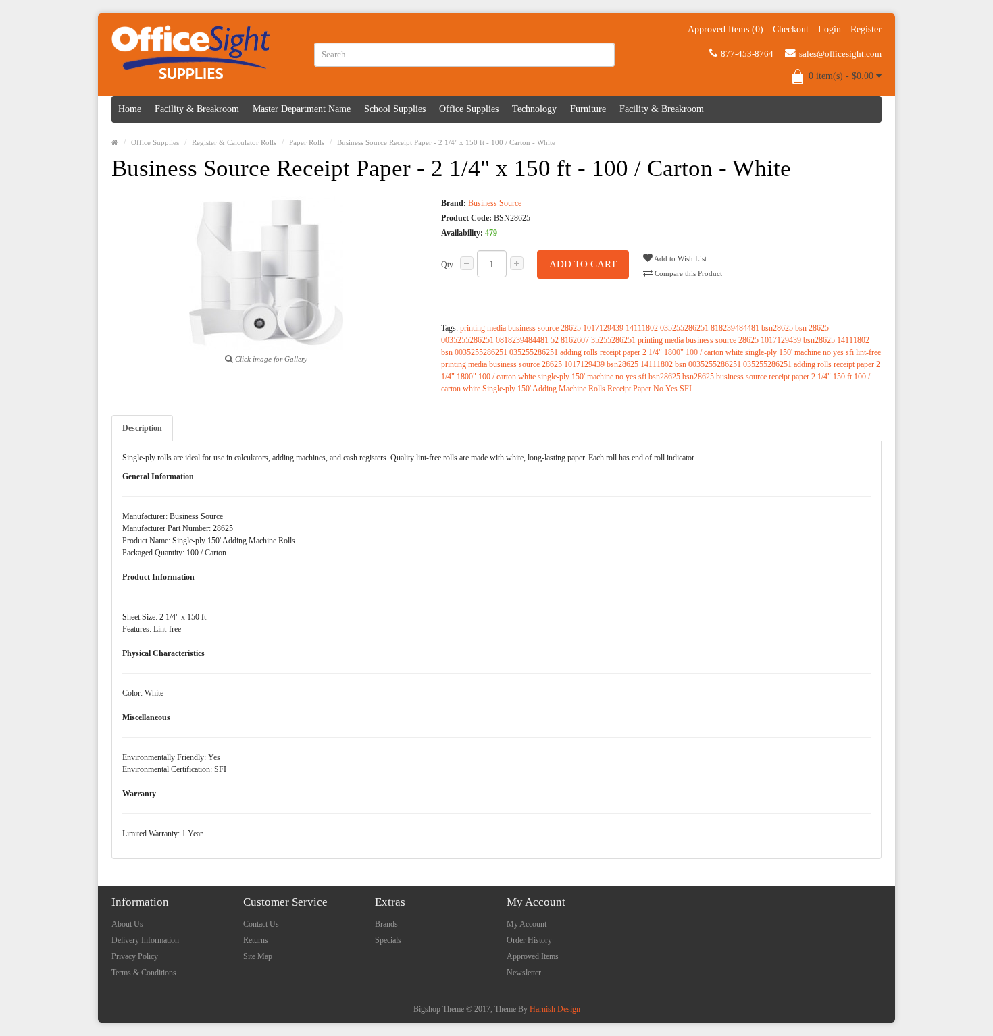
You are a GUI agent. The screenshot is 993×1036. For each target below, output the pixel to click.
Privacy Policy (134, 956)
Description (142, 428)
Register (866, 29)
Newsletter (524, 972)
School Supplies (395, 109)
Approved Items (533, 956)
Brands (386, 924)
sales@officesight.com (840, 54)
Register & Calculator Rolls (234, 142)
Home (129, 109)
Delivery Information (145, 940)
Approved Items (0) (725, 29)
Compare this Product (687, 273)
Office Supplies (469, 109)
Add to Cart (583, 263)
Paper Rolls (306, 142)
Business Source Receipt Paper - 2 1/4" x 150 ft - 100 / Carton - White (446, 142)
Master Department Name (302, 109)
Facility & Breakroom (197, 109)
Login (829, 29)
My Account (526, 924)
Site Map (257, 956)
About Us (127, 924)
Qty (447, 264)
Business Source (494, 203)
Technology (534, 109)
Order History (529, 940)
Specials (388, 940)
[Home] (114, 142)
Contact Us (261, 924)
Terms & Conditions (143, 972)
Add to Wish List (680, 258)
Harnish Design (555, 1009)
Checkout (791, 29)
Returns (255, 940)
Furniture (588, 109)
